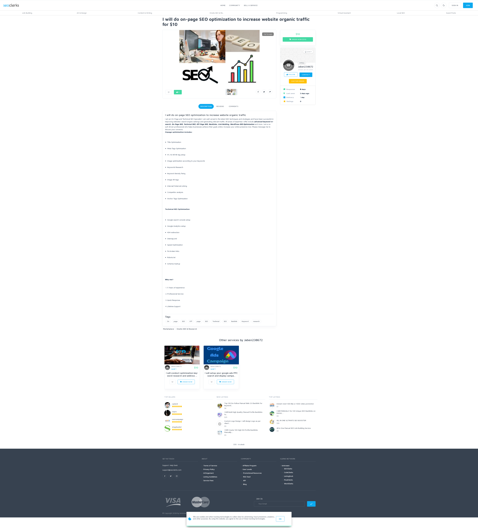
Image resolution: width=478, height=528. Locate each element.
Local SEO (401, 13)
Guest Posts (451, 13)
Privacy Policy (209, 469)
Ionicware (285, 465)
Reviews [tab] (220, 106)
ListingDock (288, 476)
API (244, 480)
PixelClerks (288, 480)
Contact (306, 75)
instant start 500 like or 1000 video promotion (295, 404)
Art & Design (82, 13)
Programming (281, 13)
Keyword (245, 321)
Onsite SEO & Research (187, 329)
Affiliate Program (249, 465)
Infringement (208, 473)
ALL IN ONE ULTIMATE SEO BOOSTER (291, 420)
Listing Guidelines (210, 477)
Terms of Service (210, 465)
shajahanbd (176, 427)
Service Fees (208, 480)
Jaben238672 (305, 66)
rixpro (174, 411)
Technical (215, 321)
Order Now (187, 382)
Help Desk (174, 465)
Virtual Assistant (344, 13)
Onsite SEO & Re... (217, 13)
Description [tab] (206, 106)
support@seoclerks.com (171, 470)
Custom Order (297, 81)
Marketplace (168, 329)
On (168, 321)
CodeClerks (288, 472)
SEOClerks (288, 469)
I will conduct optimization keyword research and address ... (182, 374)
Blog (245, 484)
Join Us (259, 499)
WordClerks (288, 483)
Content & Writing (145, 13)
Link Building (27, 13)
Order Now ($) (298, 39)
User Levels (247, 469)
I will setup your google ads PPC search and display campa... (221, 374)
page (176, 321)
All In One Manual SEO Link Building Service (294, 428)
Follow (291, 74)
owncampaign (177, 419)
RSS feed (246, 477)
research (256, 321)
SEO (183, 321)
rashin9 (175, 404)
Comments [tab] (233, 106)
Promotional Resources (252, 473)
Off (190, 321)
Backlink (234, 321)
